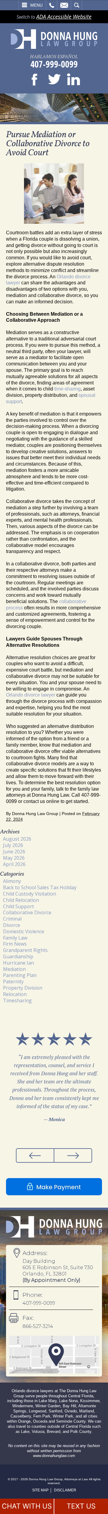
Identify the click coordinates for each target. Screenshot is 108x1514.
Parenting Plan (20, 975)
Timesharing (17, 1000)
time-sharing (67, 388)
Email (64, 5)
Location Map (54, 1354)
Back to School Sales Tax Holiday (39, 887)
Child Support (18, 906)
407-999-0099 (54, 64)
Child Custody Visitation (29, 893)
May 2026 (14, 858)
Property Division (22, 988)
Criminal (12, 918)
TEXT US (81, 1506)
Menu (36, 5)
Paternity (13, 981)
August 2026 (17, 839)
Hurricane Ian (18, 962)
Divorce (11, 925)
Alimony (12, 881)
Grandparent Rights (25, 950)
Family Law (15, 937)
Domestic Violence (23, 931)
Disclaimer (65, 1490)
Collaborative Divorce (27, 912)
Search (76, 5)
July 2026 (13, 845)
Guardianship (18, 956)
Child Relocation (21, 900)
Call (51, 5)
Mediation (14, 969)
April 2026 (14, 864)
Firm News (15, 943)
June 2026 (14, 851)
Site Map (40, 1490)
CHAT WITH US (27, 1506)
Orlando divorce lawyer (30, 694)
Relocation (15, 994)
